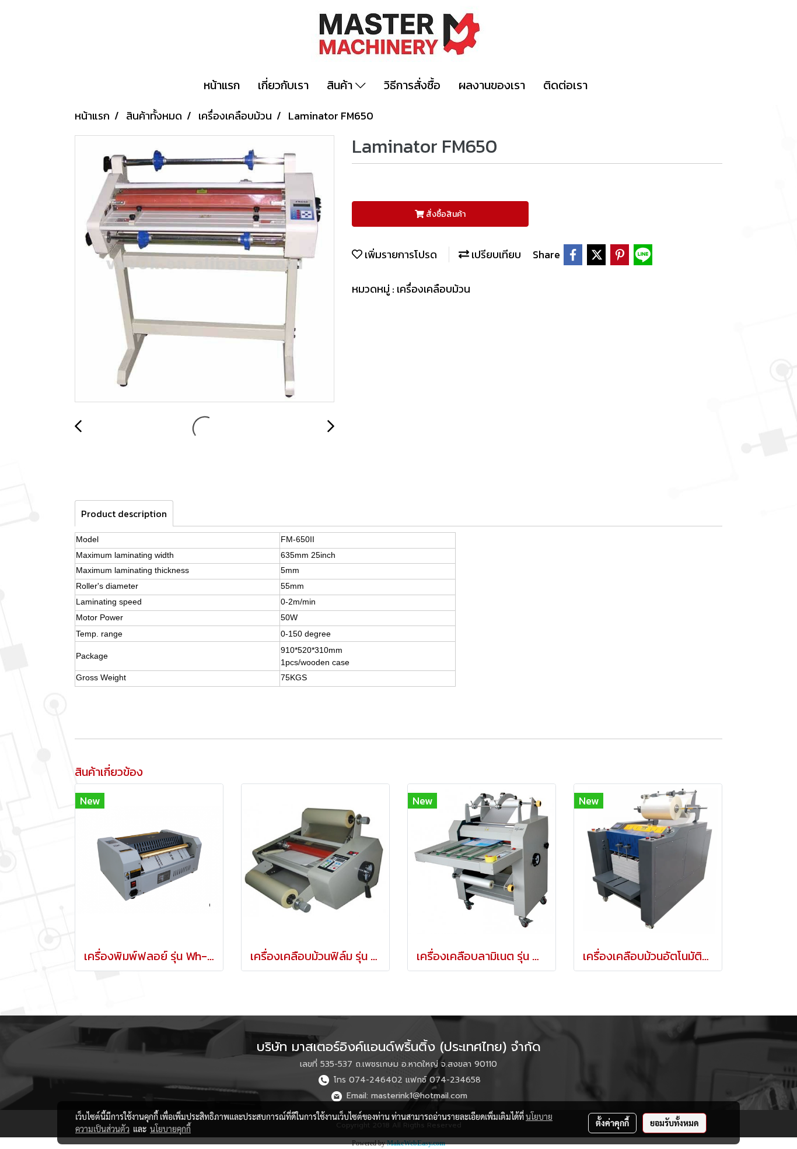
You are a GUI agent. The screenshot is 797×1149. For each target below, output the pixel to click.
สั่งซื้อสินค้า (445, 214)
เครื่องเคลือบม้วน (433, 289)
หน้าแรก (222, 85)
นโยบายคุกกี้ (170, 1128)
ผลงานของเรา (492, 85)
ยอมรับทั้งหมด (674, 1123)
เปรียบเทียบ (495, 254)
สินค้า (341, 85)
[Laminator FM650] (204, 269)
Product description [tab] (124, 514)
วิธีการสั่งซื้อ (412, 85)
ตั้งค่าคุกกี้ (612, 1123)
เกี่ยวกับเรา (283, 85)
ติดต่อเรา (565, 85)
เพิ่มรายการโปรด (399, 254)
